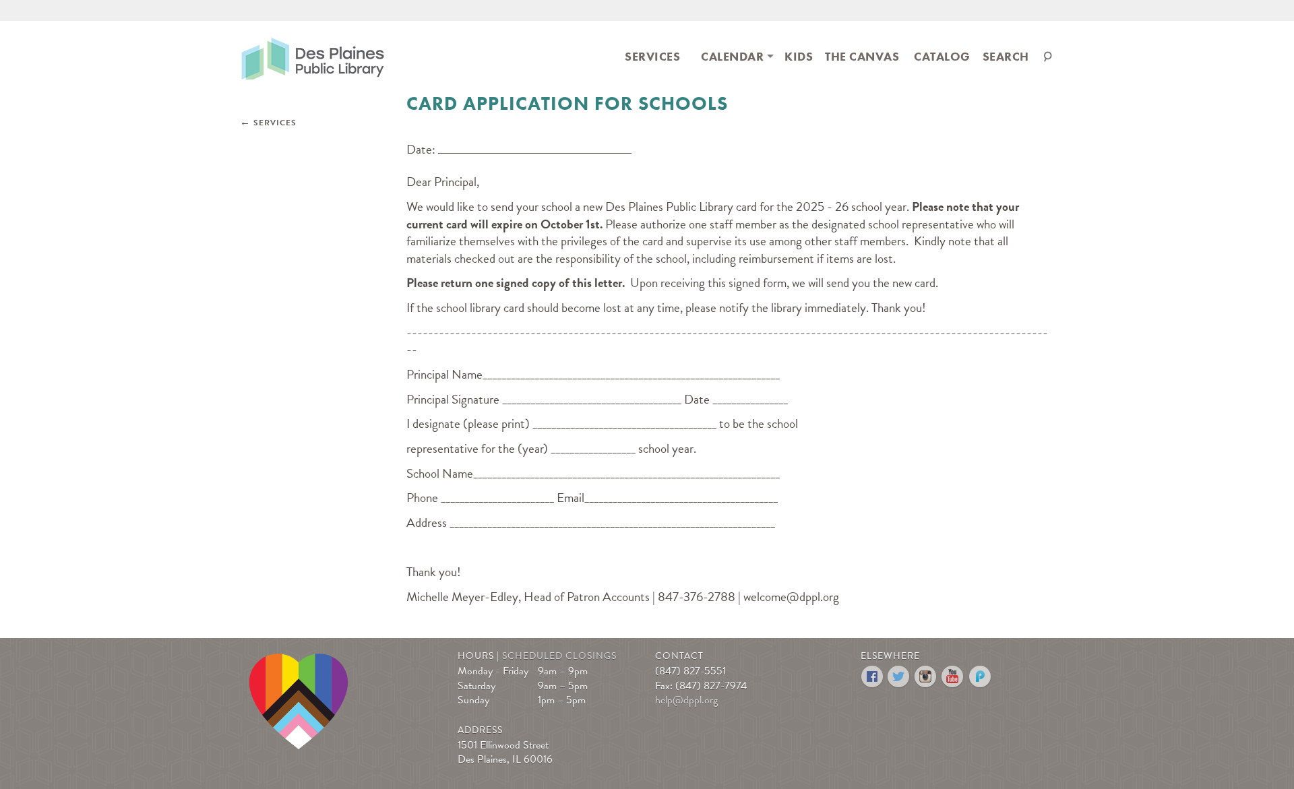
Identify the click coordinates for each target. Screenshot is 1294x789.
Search (1006, 56)
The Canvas (862, 56)
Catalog (942, 56)
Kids (798, 56)
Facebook (872, 677)
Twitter (899, 677)
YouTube (953, 677)
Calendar (732, 56)
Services (652, 56)
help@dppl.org (686, 700)
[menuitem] (652, 55)
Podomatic (980, 677)
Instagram (926, 677)
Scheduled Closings (559, 656)
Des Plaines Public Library (313, 58)
